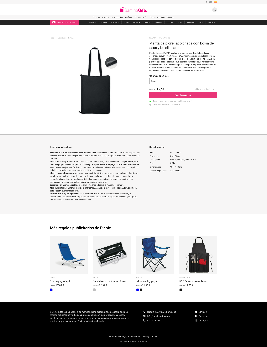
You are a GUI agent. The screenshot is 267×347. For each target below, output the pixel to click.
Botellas (104, 22)
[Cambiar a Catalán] (215, 2)
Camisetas (115, 22)
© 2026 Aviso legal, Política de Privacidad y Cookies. (133, 336)
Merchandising (117, 17)
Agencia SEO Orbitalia (139, 341)
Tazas (201, 22)
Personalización (141, 17)
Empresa (96, 17)
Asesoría (105, 17)
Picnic (177, 156)
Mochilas (170, 22)
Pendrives (158, 22)
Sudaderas (191, 22)
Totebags (211, 22)
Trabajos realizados (157, 17)
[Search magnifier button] (214, 10)
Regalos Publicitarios (58, 38)
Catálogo (128, 17)
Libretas (147, 22)
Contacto (170, 17)
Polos (180, 22)
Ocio (172, 156)
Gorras (126, 22)
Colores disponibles (159, 76)
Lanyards (136, 22)
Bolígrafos (92, 22)
